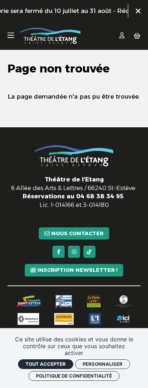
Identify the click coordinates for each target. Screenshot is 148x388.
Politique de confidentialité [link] (74, 376)
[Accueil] (50, 36)
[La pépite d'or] (94, 301)
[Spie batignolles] (64, 319)
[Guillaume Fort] (123, 301)
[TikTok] (89, 252)
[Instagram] (74, 252)
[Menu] (11, 36)
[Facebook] (58, 252)
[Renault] (28, 319)
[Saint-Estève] (29, 301)
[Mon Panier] (137, 35)
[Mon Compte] (122, 35)
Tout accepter (46, 364)
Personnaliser (102, 364)
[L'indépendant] (95, 319)
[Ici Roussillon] (123, 319)
